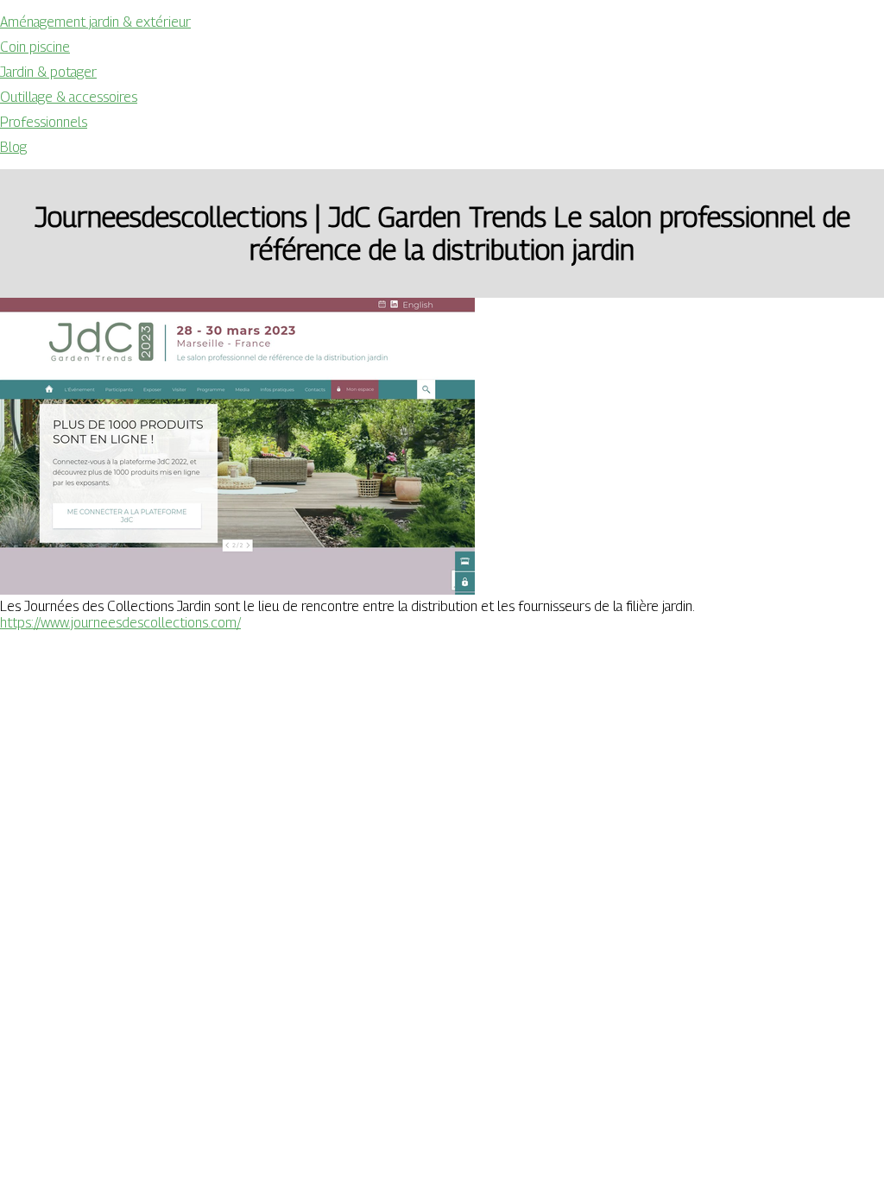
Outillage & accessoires (68, 97)
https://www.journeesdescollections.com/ (120, 623)
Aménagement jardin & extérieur (95, 22)
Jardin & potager (48, 72)
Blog (13, 147)
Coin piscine (35, 47)
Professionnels (43, 122)
